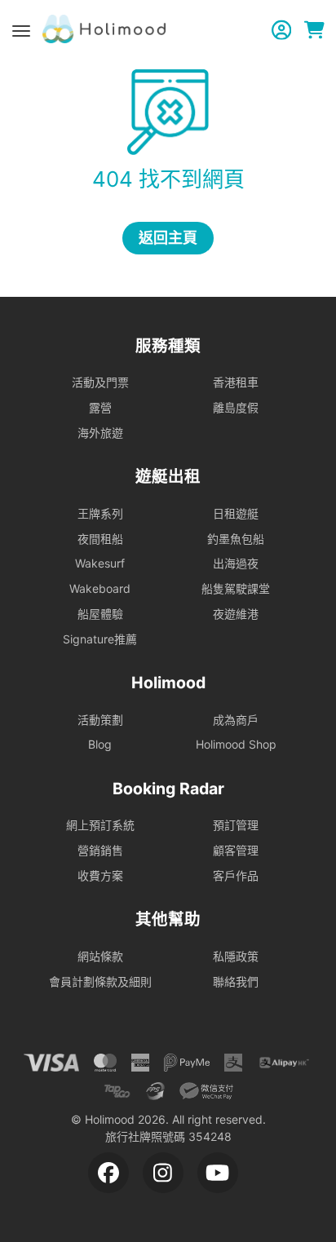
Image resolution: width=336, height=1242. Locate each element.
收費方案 (100, 875)
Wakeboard (99, 588)
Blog (100, 744)
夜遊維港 (236, 614)
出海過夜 (236, 563)
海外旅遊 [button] (100, 433)
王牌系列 (100, 513)
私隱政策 (236, 956)
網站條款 (100, 956)
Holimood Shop (236, 744)
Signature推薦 (100, 639)
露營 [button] (100, 407)
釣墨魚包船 (235, 539)
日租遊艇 (236, 513)
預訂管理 (236, 825)
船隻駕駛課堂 (235, 588)
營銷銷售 (100, 850)
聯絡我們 (236, 981)
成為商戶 (236, 720)
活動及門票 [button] (100, 382)
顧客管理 (236, 850)
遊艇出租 (168, 476)
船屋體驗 (100, 614)
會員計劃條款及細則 (100, 981)
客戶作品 (236, 875)
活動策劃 (100, 720)
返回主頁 (168, 237)
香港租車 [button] (236, 382)
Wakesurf (100, 563)
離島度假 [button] (236, 407)
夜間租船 (100, 539)
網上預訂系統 (100, 825)
